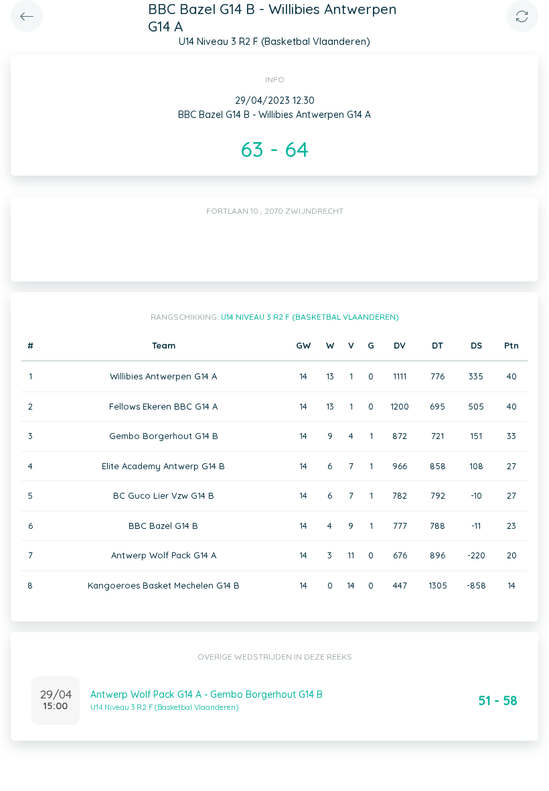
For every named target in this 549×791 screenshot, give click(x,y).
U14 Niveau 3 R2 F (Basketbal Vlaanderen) (310, 317)
